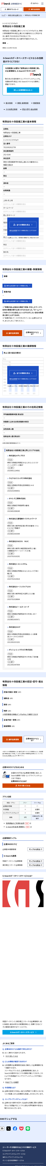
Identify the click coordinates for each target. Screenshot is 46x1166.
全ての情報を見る (21, 224)
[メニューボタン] (42, 3)
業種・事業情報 (22, 103)
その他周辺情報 (11, 109)
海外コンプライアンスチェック (13, 1157)
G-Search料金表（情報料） (19, 826)
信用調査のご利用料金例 (18, 823)
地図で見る (8, 164)
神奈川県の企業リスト (15, 15)
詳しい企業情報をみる (23, 90)
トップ (3, 15)
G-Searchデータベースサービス (22, 1032)
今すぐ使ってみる (24, 785)
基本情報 (9, 103)
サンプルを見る (35, 849)
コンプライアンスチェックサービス (14, 1154)
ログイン (36, 3)
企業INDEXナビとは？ (32, 333)
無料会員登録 (35, 9)
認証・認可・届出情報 (30, 109)
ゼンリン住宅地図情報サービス (13, 1160)
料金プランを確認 (12, 1082)
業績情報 (36, 103)
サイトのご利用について (9, 755)
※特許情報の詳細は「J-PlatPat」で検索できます (20, 714)
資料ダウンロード (13, 9)
